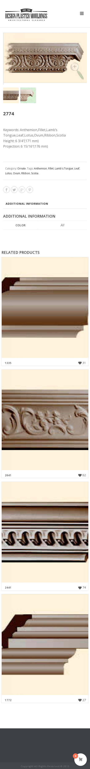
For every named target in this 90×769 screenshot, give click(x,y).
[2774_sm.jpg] (11, 95)
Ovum (16, 173)
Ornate (21, 168)
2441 (8, 587)
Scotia (34, 173)
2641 (8, 475)
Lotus (8, 173)
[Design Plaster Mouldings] (26, 14)
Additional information (27, 203)
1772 (8, 700)
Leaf (76, 168)
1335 (8, 363)
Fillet (51, 168)
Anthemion (40, 168)
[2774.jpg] (28, 95)
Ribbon (25, 173)
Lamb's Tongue (64, 168)
